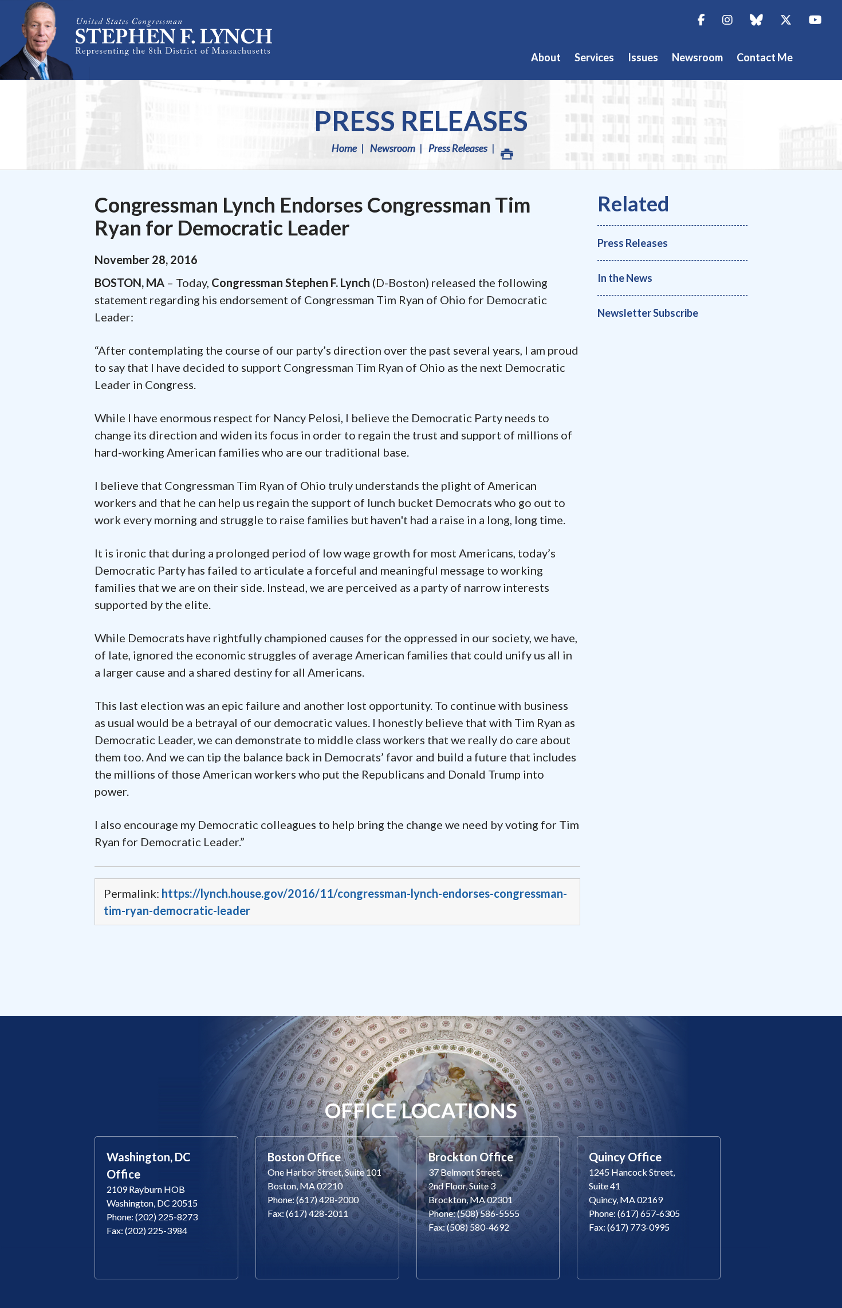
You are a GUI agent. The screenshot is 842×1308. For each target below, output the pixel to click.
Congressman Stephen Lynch (149, 40)
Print (505, 148)
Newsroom (392, 148)
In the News (624, 278)
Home (344, 148)
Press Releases (421, 120)
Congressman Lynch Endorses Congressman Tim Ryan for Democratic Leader (312, 216)
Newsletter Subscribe (647, 313)
